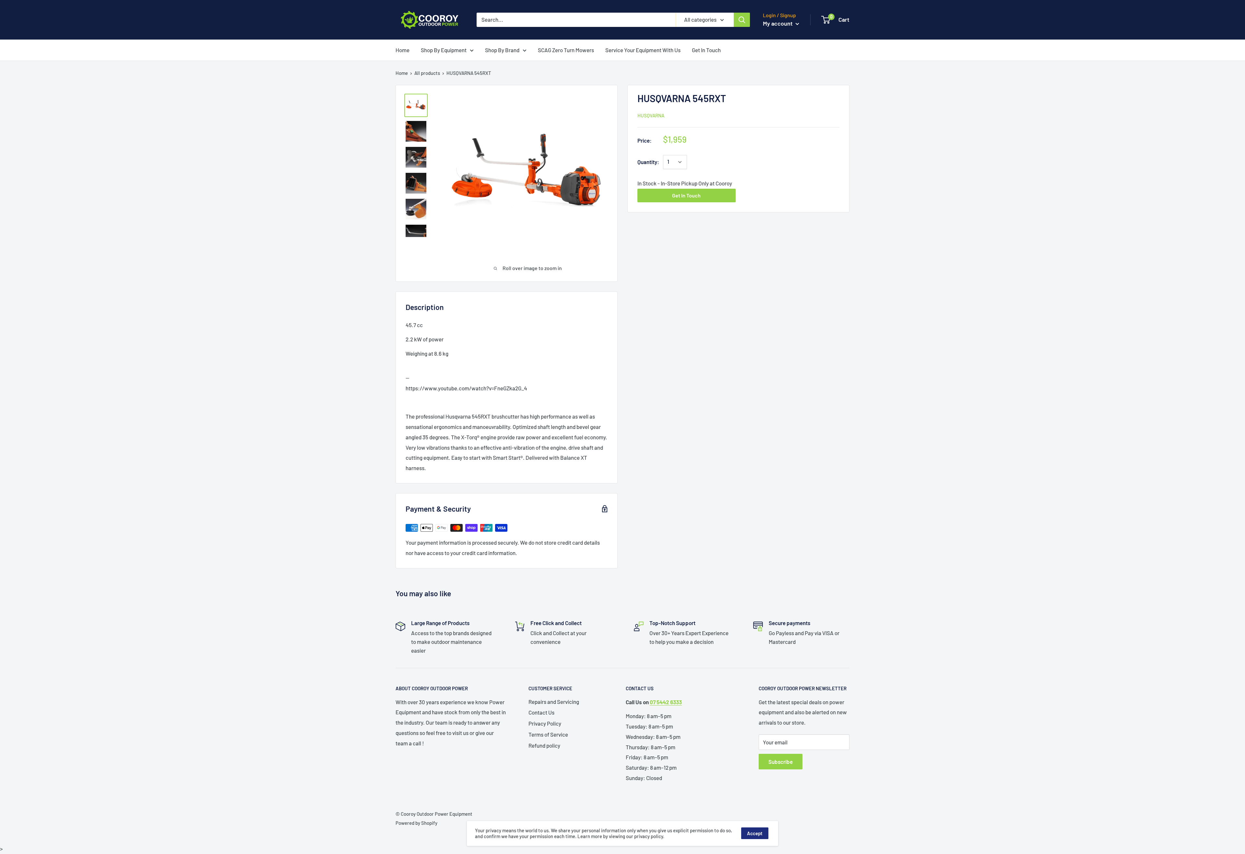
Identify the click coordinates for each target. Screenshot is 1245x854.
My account (778, 23)
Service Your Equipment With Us (643, 50)
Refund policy (544, 745)
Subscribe (780, 761)
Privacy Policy (544, 723)
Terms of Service (548, 734)
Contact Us (541, 712)
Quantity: (648, 162)
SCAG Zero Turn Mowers (566, 50)
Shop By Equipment (444, 50)
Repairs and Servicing (553, 701)
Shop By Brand (502, 50)
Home (402, 50)
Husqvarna (650, 115)
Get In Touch (706, 50)
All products (427, 73)
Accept (755, 833)
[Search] (742, 20)
